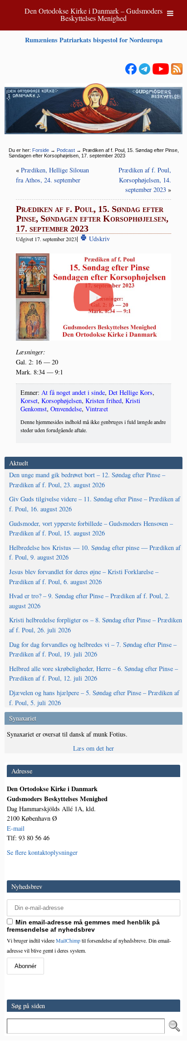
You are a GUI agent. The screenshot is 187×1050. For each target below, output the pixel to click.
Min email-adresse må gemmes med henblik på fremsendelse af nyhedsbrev (83, 926)
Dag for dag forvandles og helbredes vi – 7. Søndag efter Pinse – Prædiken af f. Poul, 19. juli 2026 (93, 649)
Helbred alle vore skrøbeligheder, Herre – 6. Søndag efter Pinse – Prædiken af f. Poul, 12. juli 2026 (93, 673)
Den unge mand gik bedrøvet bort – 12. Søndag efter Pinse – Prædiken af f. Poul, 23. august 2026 (87, 479)
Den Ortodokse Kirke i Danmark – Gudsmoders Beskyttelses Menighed (93, 14)
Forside (40, 150)
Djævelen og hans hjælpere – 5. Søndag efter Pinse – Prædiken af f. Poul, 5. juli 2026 (94, 697)
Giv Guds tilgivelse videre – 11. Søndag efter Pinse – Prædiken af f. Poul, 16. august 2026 (94, 504)
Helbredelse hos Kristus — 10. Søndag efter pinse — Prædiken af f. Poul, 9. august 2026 (95, 552)
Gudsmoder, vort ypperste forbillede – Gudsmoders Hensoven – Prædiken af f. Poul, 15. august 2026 (91, 528)
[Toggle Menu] (170, 13)
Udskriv (98, 238)
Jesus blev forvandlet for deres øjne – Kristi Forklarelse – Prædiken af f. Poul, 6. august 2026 (83, 576)
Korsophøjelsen (61, 400)
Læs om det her (93, 748)
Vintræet (96, 408)
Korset (29, 400)
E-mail (16, 828)
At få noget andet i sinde (73, 392)
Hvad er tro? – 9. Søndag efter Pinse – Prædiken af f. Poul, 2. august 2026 (89, 600)
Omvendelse (66, 408)
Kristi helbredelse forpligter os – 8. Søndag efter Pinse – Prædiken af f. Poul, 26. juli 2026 (95, 625)
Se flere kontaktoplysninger (42, 852)
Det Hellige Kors (130, 392)
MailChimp (68, 940)
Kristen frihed (103, 400)
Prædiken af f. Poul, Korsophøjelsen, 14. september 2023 (144, 180)
